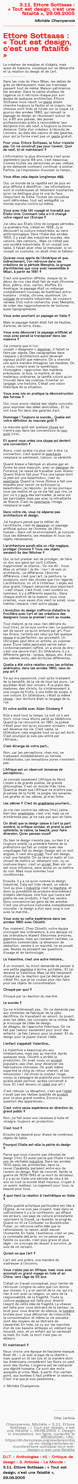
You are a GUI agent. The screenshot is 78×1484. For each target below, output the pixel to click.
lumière (68, 1311)
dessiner (44, 349)
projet (38, 854)
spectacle (53, 454)
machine (60, 888)
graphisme (46, 803)
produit (56, 1060)
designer (62, 467)
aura (24, 495)
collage (9, 299)
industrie (33, 888)
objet (46, 1084)
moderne (22, 1300)
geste (47, 102)
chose (53, 427)
